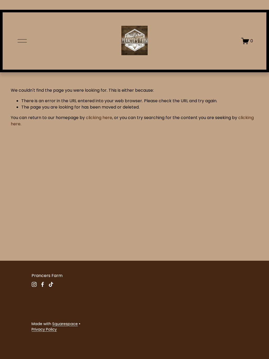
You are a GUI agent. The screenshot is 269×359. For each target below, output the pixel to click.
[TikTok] (51, 284)
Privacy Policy (44, 329)
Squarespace (65, 323)
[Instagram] (34, 284)
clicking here (99, 118)
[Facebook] (42, 284)
